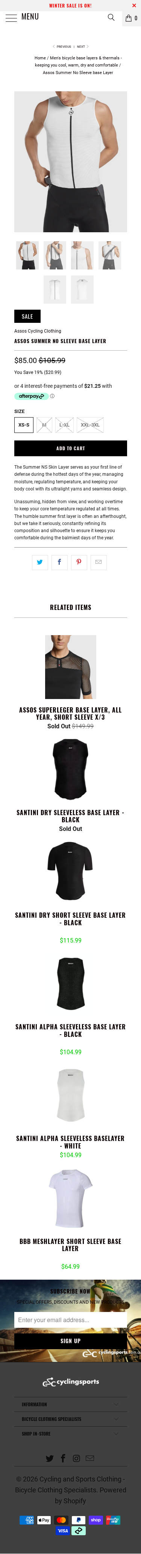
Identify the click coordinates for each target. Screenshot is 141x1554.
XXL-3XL (90, 425)
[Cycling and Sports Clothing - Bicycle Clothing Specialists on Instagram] (77, 1459)
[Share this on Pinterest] (79, 562)
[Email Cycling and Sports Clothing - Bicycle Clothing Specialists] (90, 1459)
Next (81, 46)
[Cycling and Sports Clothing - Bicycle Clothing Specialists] (70, 18)
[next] (119, 161)
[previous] (21, 161)
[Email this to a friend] (99, 562)
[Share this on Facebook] (60, 562)
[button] (59, 932)
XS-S (23, 425)
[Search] (111, 17)
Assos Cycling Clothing (37, 331)
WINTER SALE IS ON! (70, 5)
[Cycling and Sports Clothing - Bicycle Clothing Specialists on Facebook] (63, 1459)
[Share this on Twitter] (40, 562)
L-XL (64, 425)
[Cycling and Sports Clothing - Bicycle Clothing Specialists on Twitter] (50, 1459)
